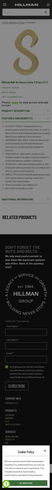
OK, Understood (25, 483)
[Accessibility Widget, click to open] (6, 484)
